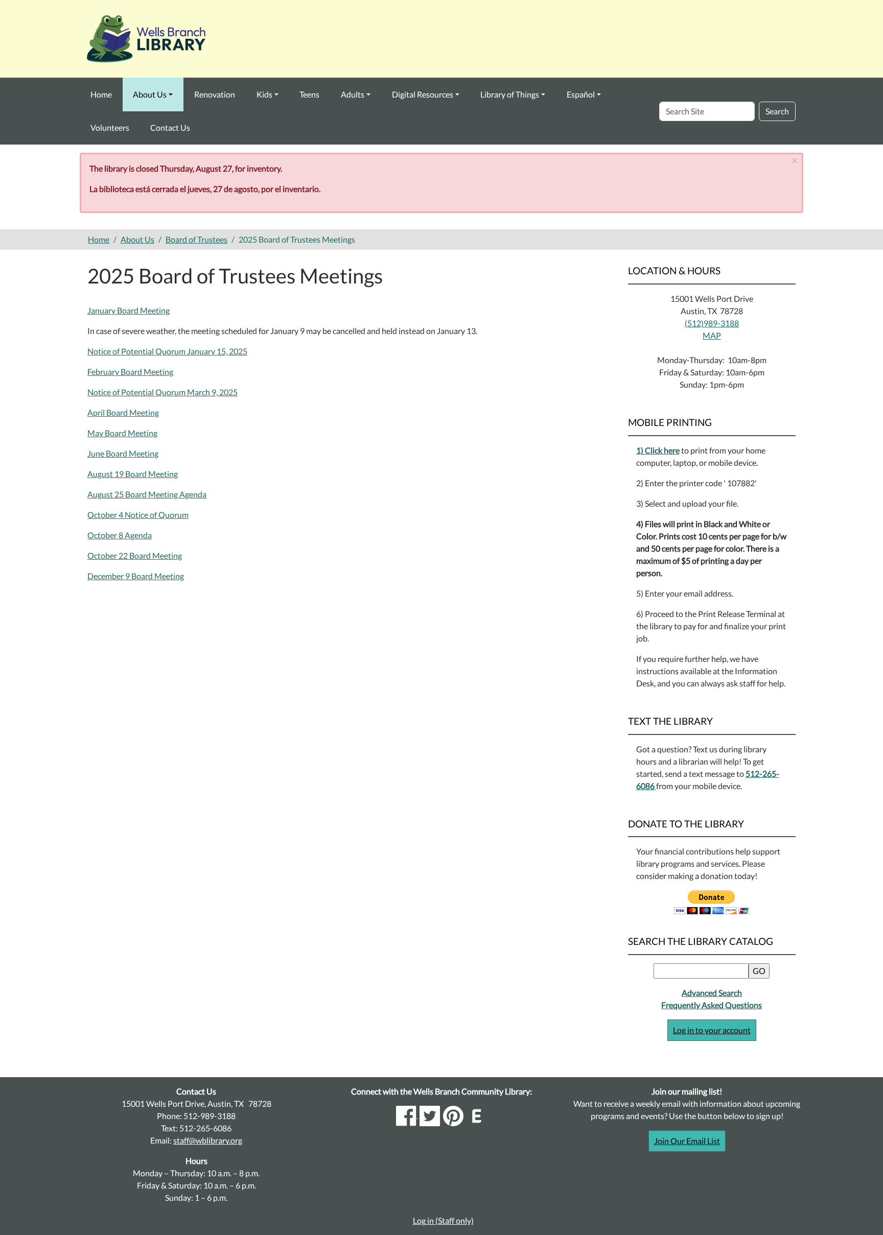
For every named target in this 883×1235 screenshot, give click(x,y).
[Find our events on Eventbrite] (477, 1115)
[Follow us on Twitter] (430, 1115)
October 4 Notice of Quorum (138, 514)
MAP (712, 335)
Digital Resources (422, 94)
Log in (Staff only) (443, 1220)
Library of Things (509, 94)
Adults (352, 94)
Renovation (214, 94)
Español (581, 94)
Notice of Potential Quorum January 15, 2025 (167, 351)
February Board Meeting (130, 371)
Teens (309, 94)
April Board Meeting (123, 412)
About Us (150, 94)
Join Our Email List (687, 1141)
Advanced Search (712, 993)
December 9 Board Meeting (135, 576)
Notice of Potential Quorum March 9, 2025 (162, 392)
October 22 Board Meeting (134, 555)
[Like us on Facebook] (407, 1115)
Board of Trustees (196, 239)
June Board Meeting (122, 453)
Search (777, 111)
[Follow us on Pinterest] (453, 1115)
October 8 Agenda (119, 535)
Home (101, 94)
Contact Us (170, 127)
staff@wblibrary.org (207, 1140)
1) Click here (658, 450)
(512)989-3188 (712, 323)
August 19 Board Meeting (132, 474)
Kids (264, 94)
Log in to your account (712, 1030)
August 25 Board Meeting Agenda (146, 494)
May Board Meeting (122, 433)
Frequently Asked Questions (711, 1005)
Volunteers (109, 127)
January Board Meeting (128, 310)
